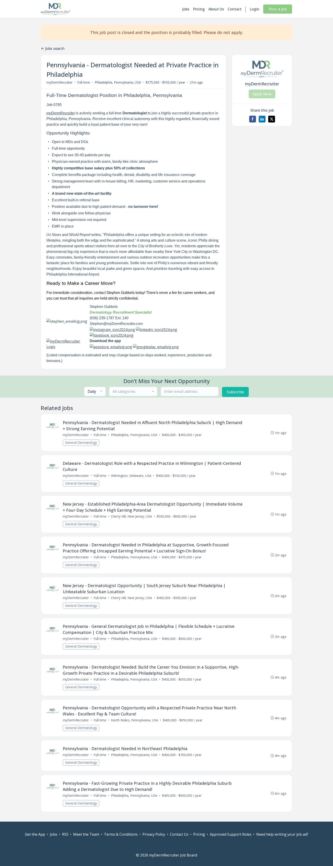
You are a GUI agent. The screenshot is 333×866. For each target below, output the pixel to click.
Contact (234, 9)
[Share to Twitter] (271, 119)
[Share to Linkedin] (262, 119)
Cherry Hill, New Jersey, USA (131, 516)
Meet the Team (86, 834)
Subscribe (235, 391)
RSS (65, 834)
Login (254, 9)
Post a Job (278, 9)
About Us (216, 9)
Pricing (199, 9)
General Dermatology (81, 442)
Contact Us (179, 834)
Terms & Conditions (121, 834)
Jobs (185, 9)
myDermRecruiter (59, 82)
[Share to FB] (252, 119)
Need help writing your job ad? (282, 834)
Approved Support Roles (230, 834)
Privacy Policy (153, 834)
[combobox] (95, 391)
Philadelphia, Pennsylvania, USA (118, 82)
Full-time (83, 82)
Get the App (35, 834)
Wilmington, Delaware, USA (131, 475)
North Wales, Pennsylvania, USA (134, 720)
